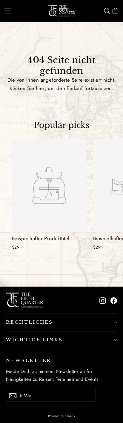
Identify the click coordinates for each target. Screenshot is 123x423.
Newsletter (28, 360)
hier (40, 88)
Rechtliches (29, 322)
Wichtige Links (34, 340)
